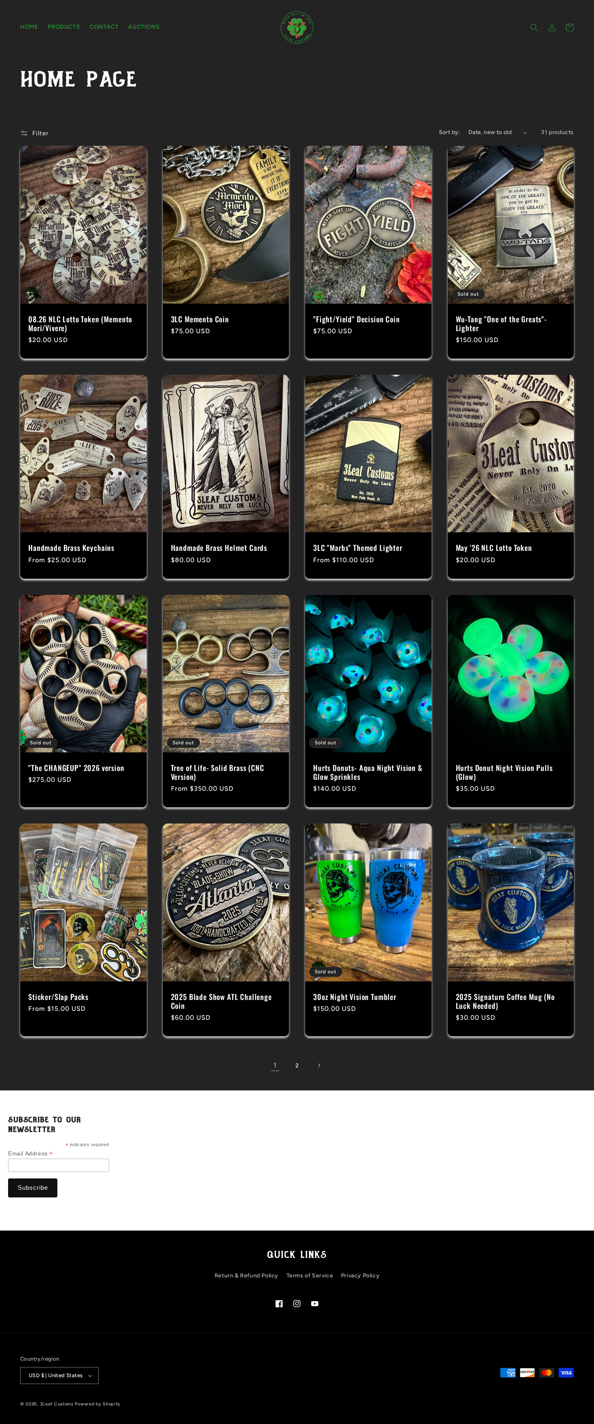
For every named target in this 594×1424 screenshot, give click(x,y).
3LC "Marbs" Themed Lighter (357, 547)
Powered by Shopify (97, 1404)
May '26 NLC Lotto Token (494, 547)
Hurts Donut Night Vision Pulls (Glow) (504, 772)
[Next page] (319, 1065)
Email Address (30, 1153)
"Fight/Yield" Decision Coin (356, 319)
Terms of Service (309, 1275)
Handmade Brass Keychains (71, 547)
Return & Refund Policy (246, 1275)
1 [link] (275, 1065)
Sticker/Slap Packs (58, 996)
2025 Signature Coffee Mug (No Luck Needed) (505, 1001)
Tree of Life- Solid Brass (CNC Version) (217, 772)
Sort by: (449, 132)
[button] (534, 27)
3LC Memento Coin (200, 319)
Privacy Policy (360, 1275)
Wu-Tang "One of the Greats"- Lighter (502, 323)
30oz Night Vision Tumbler (354, 996)
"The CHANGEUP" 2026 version (76, 767)
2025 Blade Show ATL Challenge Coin (221, 1001)
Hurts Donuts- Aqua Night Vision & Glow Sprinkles (368, 772)
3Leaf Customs (57, 1404)
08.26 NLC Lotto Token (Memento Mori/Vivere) (80, 323)
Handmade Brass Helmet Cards (219, 547)
